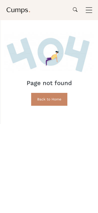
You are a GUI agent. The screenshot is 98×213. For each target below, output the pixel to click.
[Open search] (75, 10)
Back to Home (49, 99)
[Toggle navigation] (89, 10)
